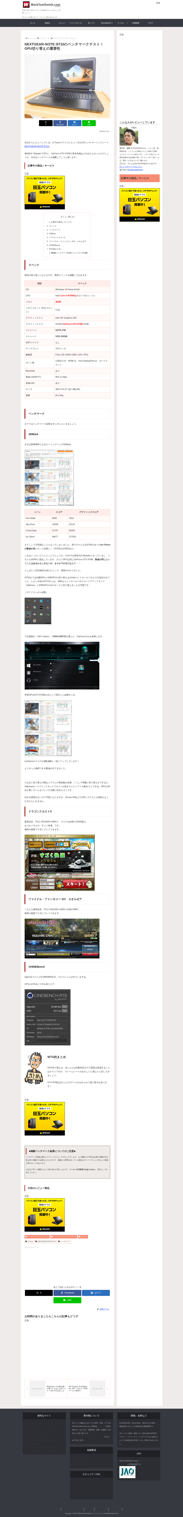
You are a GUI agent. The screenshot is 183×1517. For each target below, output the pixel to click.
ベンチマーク (54, 230)
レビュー (84, 1237)
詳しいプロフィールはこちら (130, 167)
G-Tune (30, 1241)
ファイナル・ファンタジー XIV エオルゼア (67, 241)
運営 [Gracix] (115, 1509)
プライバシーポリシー (81, 1457)
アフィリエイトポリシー (82, 1464)
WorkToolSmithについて (72, 1509)
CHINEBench (54, 245)
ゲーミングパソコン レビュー (38, 1237)
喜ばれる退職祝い (32, 1444)
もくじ (64, 216)
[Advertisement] (129, 9)
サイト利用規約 (78, 1461)
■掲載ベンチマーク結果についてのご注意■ (69, 253)
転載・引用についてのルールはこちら (88, 1437)
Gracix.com (101, 1426)
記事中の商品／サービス (61, 222)
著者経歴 (89, 1509)
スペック (53, 226)
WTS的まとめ (55, 249)
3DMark (52, 233)
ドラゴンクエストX (57, 237)
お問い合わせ (101, 1509)
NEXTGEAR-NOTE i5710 (37, 146)
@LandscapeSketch (135, 170)
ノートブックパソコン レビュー (64, 1237)
